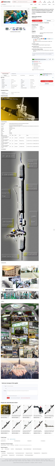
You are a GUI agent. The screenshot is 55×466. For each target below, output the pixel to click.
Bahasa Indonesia (51, 460)
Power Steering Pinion (4, 455)
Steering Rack (29, 440)
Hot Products (6, 459)
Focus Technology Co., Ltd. (22, 462)
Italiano (23, 460)
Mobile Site (46, 459)
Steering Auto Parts (44, 453)
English (7, 460)
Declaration (36, 462)
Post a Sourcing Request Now (25, 397)
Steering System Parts (37, 453)
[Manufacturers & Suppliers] (5, 2)
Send (8, 397)
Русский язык (19, 460)
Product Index (42, 459)
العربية (32, 460)
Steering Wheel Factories (10, 453)
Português (13, 460)
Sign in (53, 2)
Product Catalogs (13, 439)
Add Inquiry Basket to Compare (15, 31)
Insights (49, 459)
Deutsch (26, 460)
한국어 (34, 460)
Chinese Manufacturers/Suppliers (17, 459)
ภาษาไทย (41, 460)
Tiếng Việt (47, 460)
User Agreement (32, 462)
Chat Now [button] (49, 20)
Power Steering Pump (17, 440)
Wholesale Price (29, 459)
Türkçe (44, 460)
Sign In (33, 69)
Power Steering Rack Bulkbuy (29, 455)
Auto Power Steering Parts (19, 455)
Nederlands (29, 460)
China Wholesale (24, 459)
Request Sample (46, 22)
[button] (35, 75)
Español (10, 460)
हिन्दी (39, 460)
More (1, 456)
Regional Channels (37, 459)
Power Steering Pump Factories (20, 453)
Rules (53, 4)
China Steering (3, 453)
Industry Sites (33, 459)
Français (16, 460)
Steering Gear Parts (11, 455)
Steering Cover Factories (29, 453)
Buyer (35, 4)
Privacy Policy (40, 462)
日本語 (37, 460)
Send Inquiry (37, 20)
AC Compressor (43, 440)
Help (39, 4)
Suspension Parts (3, 440)
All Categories (4, 4)
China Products (11, 459)
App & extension (44, 4)
